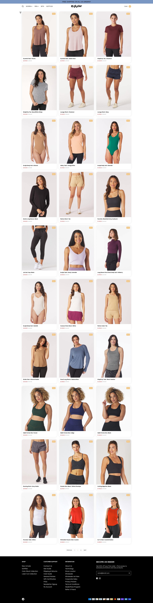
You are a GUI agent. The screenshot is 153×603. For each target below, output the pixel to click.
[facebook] (97, 578)
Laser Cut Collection (29, 574)
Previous (69, 550)
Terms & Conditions (72, 584)
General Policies (49, 576)
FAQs (45, 581)
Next (85, 550)
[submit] (129, 573)
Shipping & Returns (50, 571)
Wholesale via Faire (72, 576)
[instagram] (100, 578)
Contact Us (48, 566)
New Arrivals (26, 566)
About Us (68, 566)
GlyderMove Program (72, 587)
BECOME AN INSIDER (105, 562)
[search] (23, 6)
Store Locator (70, 571)
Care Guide (48, 574)
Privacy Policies (70, 581)
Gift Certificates (50, 579)
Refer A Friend (70, 589)
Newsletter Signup (50, 584)
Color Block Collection (30, 571)
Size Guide (47, 568)
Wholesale (69, 574)
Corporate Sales (71, 579)
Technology (69, 568)
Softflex (25, 568)
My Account (48, 587)
